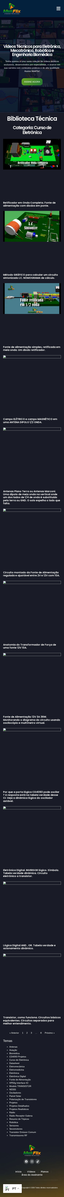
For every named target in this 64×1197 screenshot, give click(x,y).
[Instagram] (32, 1161)
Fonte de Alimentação (20, 1079)
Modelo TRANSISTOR (20, 1086)
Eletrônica (14, 1073)
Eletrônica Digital (17, 1076)
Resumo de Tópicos (19, 1119)
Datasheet (14, 1063)
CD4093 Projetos (17, 1056)
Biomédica (14, 1053)
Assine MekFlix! (32, 71)
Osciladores (15, 1092)
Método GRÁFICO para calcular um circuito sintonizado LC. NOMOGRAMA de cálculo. (30, 276)
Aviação (13, 1050)
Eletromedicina (16, 1069)
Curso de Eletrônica (19, 1060)
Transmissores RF (18, 1135)
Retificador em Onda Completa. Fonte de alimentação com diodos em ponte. (29, 204)
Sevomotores (15, 1129)
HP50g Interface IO (18, 1083)
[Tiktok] (37, 1161)
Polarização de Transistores (23, 1099)
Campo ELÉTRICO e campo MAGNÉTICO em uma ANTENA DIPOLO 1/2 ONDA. (30, 420)
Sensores (14, 1125)
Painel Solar (15, 1096)
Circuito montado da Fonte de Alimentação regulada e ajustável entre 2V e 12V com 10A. (31, 574)
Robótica (13, 1122)
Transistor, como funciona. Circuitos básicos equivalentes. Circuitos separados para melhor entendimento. (32, 1020)
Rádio (12, 1112)
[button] (58, 8)
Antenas (13, 1046)
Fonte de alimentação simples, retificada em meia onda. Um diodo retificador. (31, 348)
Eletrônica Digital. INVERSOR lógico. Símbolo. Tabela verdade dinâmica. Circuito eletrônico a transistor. (31, 873)
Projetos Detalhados (19, 1106)
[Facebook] (26, 1161)
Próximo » (50, 1033)
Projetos (13, 1102)
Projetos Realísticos (19, 1109)
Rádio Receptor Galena (20, 1115)
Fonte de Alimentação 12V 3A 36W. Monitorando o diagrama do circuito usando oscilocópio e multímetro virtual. (31, 720)
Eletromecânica (17, 1066)
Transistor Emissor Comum (22, 1132)
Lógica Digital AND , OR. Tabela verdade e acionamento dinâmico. (29, 947)
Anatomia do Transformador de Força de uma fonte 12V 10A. (29, 646)
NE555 (12, 1089)
